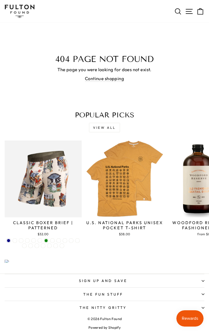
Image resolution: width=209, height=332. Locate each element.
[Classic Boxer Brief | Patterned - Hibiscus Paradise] (59, 241)
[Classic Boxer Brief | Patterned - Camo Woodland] (62, 246)
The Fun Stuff (103, 294)
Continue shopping (104, 78)
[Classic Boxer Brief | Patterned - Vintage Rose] (49, 246)
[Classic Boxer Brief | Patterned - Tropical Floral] (43, 246)
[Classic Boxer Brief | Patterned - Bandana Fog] (24, 246)
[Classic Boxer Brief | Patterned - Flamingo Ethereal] (77, 241)
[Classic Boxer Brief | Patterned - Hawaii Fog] (31, 246)
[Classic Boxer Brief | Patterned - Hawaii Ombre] (52, 241)
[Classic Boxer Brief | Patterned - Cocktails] (65, 241)
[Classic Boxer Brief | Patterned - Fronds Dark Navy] (9, 241)
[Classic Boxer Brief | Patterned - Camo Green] (46, 241)
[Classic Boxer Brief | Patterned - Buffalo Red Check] (34, 241)
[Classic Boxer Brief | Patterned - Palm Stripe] (37, 246)
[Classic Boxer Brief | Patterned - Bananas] (21, 241)
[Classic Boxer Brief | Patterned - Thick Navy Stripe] (56, 246)
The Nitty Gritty (103, 307)
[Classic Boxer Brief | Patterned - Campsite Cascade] (15, 241)
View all (104, 128)
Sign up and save (103, 280)
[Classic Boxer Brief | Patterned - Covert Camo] (40, 241)
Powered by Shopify (104, 327)
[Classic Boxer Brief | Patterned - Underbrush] (27, 241)
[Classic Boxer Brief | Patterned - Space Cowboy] (71, 241)
